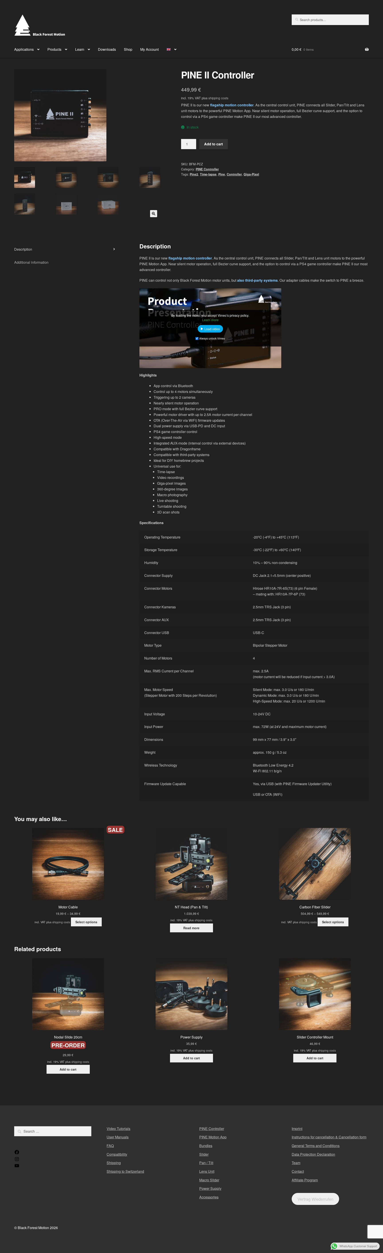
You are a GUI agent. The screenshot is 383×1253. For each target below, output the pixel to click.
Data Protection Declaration (313, 1154)
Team (296, 1162)
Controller (234, 174)
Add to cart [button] (68, 1069)
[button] (153, 213)
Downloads (107, 49)
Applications (24, 49)
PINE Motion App (213, 1137)
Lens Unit (206, 1171)
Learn (79, 49)
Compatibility (117, 1154)
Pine (221, 174)
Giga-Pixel (251, 174)
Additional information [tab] (31, 262)
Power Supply (210, 1188)
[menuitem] (171, 49)
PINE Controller (207, 169)
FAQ (110, 1145)
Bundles (205, 1145)
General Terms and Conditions (316, 1145)
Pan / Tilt (206, 1162)
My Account (149, 49)
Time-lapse (208, 174)
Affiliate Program (305, 1180)
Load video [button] (212, 328)
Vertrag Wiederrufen (315, 1199)
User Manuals (118, 1137)
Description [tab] (23, 249)
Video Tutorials (118, 1128)
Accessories (209, 1197)
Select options (86, 922)
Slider (204, 1154)
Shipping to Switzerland (125, 1171)
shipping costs (218, 98)
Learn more (210, 319)
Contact (298, 1171)
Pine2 (194, 174)
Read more (191, 928)
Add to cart (213, 143)
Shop (128, 49)
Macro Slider (209, 1180)
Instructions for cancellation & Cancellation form (329, 1137)
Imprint (297, 1128)
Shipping (114, 1162)
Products (54, 49)
